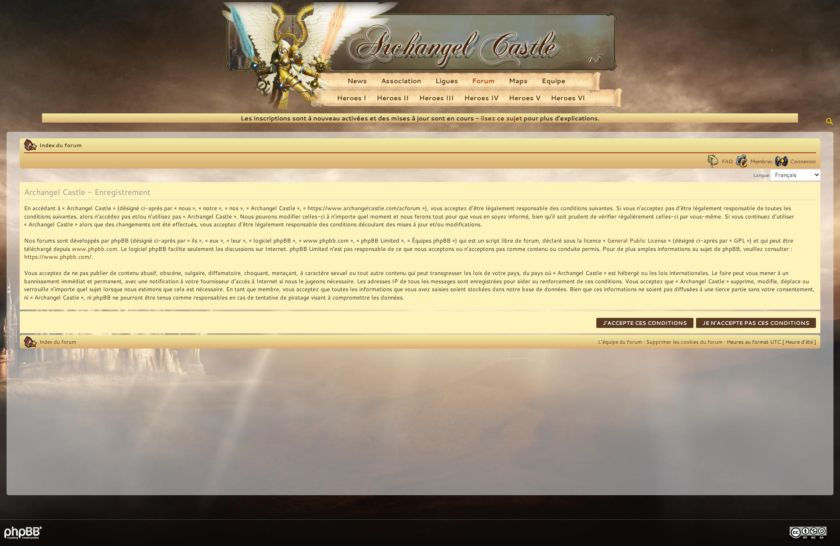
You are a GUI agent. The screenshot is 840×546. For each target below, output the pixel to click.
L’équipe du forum (620, 341)
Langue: (761, 175)
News (357, 80)
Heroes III (436, 97)
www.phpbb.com (94, 249)
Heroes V (524, 97)
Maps (518, 80)
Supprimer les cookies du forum (684, 341)
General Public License (636, 240)
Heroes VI (568, 97)
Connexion (803, 161)
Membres (761, 161)
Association (401, 80)
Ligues (446, 80)
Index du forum (60, 144)
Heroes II (393, 97)
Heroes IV (481, 97)
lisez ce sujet (501, 118)
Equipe (553, 80)
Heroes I (351, 97)
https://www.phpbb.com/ (57, 257)
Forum (483, 80)
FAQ (727, 161)
